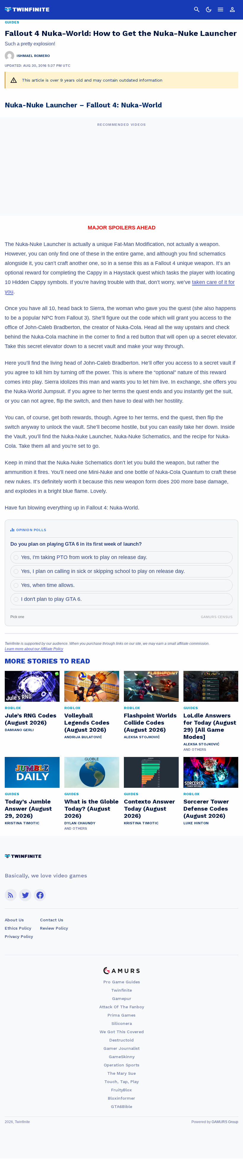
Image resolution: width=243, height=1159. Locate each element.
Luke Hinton (196, 823)
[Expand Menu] (220, 9)
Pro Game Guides (121, 981)
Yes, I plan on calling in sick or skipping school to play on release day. (103, 571)
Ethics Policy (18, 928)
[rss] (11, 895)
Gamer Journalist (121, 1048)
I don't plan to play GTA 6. (51, 599)
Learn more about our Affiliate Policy (34, 649)
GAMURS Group (225, 1122)
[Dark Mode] (209, 9)
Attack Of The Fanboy (121, 1006)
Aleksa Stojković (142, 737)
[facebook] (40, 895)
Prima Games (121, 1015)
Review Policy (54, 928)
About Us (14, 919)
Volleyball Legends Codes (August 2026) (86, 722)
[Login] (232, 9)
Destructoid (121, 1040)
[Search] (197, 9)
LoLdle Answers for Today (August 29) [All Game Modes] (209, 726)
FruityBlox (121, 1089)
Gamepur (121, 998)
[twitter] (25, 895)
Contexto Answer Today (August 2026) (149, 808)
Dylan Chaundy (79, 823)
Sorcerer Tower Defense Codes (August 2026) (206, 808)
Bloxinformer (121, 1098)
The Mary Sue (121, 1073)
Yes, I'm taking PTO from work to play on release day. (84, 557)
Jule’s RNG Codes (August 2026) (30, 719)
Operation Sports (121, 1065)
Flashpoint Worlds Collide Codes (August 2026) (150, 722)
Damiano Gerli (19, 730)
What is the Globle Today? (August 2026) (91, 808)
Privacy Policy (19, 936)
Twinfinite (121, 990)
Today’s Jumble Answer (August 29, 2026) (28, 808)
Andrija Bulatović (83, 737)
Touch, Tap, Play (121, 1081)
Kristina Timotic (22, 823)
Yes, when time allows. (48, 585)
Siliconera (121, 1023)
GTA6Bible (121, 1106)
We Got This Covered (122, 1031)
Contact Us (51, 919)
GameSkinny (122, 1056)
